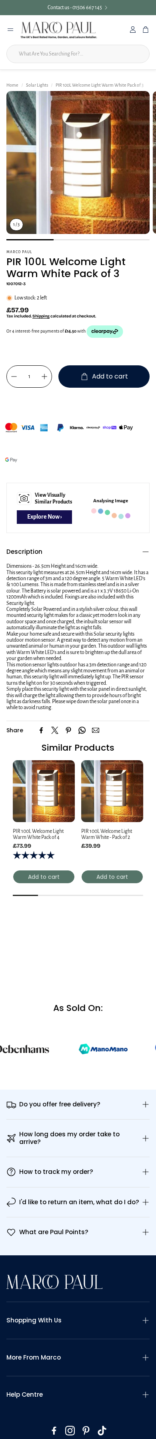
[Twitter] (54, 730)
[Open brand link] (103, 1055)
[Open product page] (44, 791)
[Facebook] (41, 730)
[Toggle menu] (10, 30)
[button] (78, 552)
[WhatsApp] (82, 730)
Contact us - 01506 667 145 (75, 7)
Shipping (41, 316)
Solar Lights (35, 85)
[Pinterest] (68, 730)
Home (11, 85)
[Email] (95, 730)
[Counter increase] (44, 376)
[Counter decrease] (14, 376)
